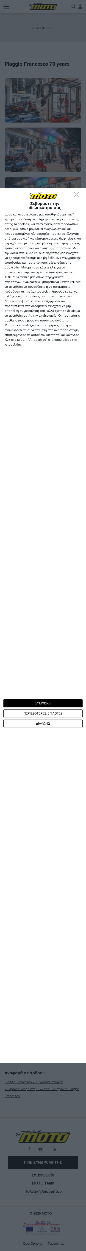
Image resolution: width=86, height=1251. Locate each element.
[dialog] (43, 625)
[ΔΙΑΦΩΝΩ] (77, 196)
